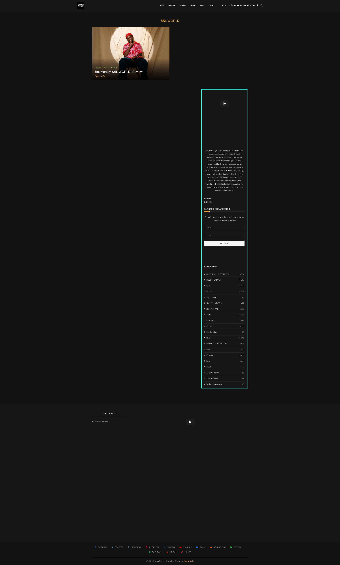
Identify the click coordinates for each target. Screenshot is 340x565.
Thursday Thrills (225, 373)
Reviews (193, 5)
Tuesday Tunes (225, 378)
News (162, 5)
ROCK (225, 367)
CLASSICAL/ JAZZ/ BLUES (225, 274)
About (202, 5)
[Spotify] (248, 5)
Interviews (182, 5)
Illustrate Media (189, 561)
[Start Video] (224, 103)
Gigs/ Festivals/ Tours (225, 303)
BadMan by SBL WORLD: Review (119, 71)
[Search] (261, 5)
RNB (225, 361)
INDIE (225, 315)
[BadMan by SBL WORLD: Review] (130, 53)
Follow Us (208, 202)
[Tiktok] (257, 5)
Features (171, 5)
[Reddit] (254, 5)
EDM (225, 286)
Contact (211, 5)
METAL (225, 326)
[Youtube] (238, 5)
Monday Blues (225, 332)
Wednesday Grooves (225, 384)
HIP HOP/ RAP (225, 309)
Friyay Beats (225, 297)
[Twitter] (225, 5)
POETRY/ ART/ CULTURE (225, 344)
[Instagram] (228, 5)
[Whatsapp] (251, 5)
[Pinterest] (232, 5)
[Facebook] (222, 5)
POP (225, 349)
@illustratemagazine (100, 421)
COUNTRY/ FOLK (225, 280)
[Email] (241, 5)
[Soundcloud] (244, 5)
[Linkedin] (234, 5)
